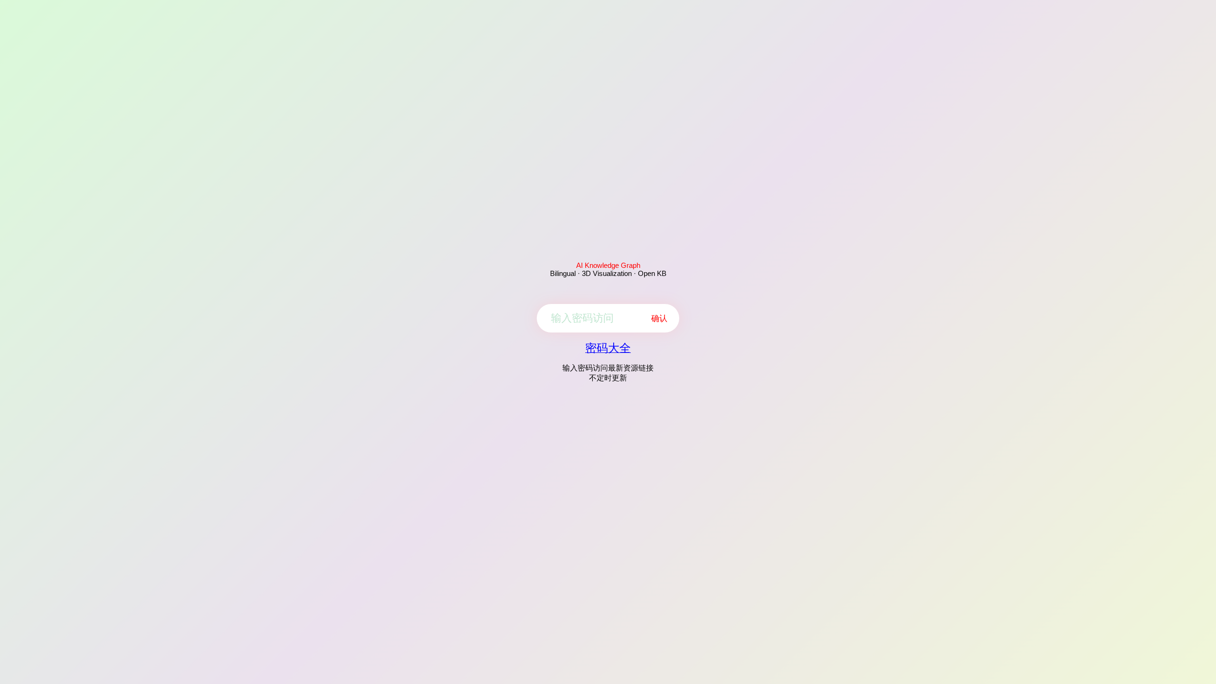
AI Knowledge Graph (608, 265)
